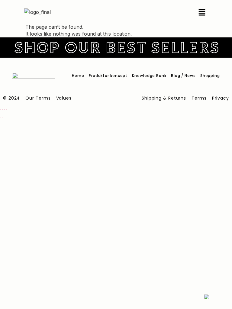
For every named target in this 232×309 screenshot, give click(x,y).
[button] (202, 12)
